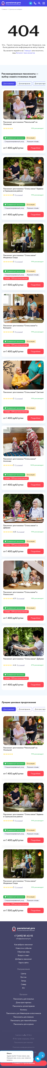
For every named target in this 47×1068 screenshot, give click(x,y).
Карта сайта (23, 962)
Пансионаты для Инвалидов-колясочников (23, 1013)
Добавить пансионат (23, 959)
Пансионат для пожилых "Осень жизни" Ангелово (19, 460)
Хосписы (23, 1010)
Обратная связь (23, 952)
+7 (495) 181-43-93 (23, 935)
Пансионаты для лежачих (23, 1017)
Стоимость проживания (23, 1063)
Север (23, 984)
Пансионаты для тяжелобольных (23, 1020)
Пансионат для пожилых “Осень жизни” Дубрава (23, 659)
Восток (23, 977)
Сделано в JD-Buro (23, 1035)
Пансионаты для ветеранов (24, 1006)
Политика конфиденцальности (23, 1047)
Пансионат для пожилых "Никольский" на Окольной (20, 123)
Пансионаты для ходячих (23, 1024)
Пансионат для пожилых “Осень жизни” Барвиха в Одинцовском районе (23, 190)
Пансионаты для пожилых (23, 999)
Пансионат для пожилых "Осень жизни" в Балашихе (20, 327)
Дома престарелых (23, 1002)
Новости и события (23, 948)
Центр (23, 973)
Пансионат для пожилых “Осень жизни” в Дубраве (20, 526)
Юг (23, 988)
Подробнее (35, 148)
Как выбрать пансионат (23, 944)
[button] (42, 105)
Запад (23, 981)
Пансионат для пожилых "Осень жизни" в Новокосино (20, 593)
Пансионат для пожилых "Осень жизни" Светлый (23, 392)
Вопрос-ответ (23, 955)
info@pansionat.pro (23, 939)
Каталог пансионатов (25, 53)
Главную (27, 50)
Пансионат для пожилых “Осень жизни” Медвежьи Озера (19, 256)
